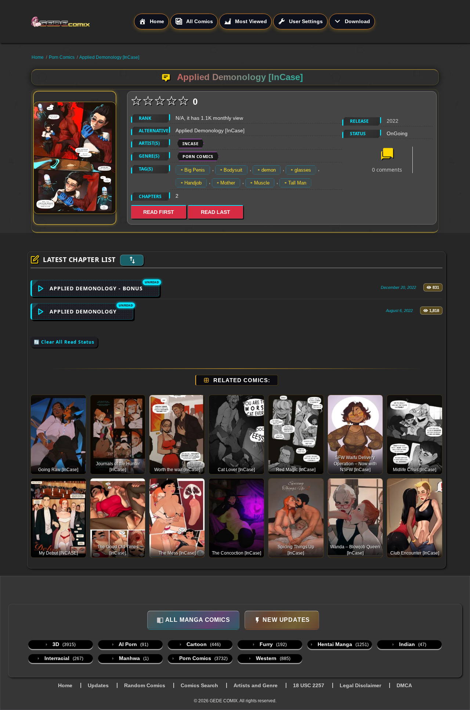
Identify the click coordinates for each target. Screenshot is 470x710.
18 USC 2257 (308, 685)
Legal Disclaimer (360, 685)
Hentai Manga (342, 644)
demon (268, 170)
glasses (302, 170)
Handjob (193, 183)
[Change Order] (132, 260)
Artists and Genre (256, 685)
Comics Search (199, 685)
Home (38, 57)
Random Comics (144, 685)
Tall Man (297, 183)
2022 (392, 121)
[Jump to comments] (387, 155)
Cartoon (203, 644)
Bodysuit (233, 170)
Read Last (215, 212)
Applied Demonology (83, 311)
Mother (227, 183)
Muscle (262, 183)
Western (272, 658)
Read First (158, 212)
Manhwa (133, 658)
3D (63, 644)
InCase (190, 143)
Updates (98, 685)
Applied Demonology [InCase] (109, 57)
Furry (272, 644)
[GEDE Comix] (82, 21)
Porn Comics (62, 57)
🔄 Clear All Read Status (64, 342)
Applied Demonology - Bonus (96, 288)
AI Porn (133, 644)
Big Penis (194, 170)
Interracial (63, 658)
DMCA (404, 685)
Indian (412, 644)
